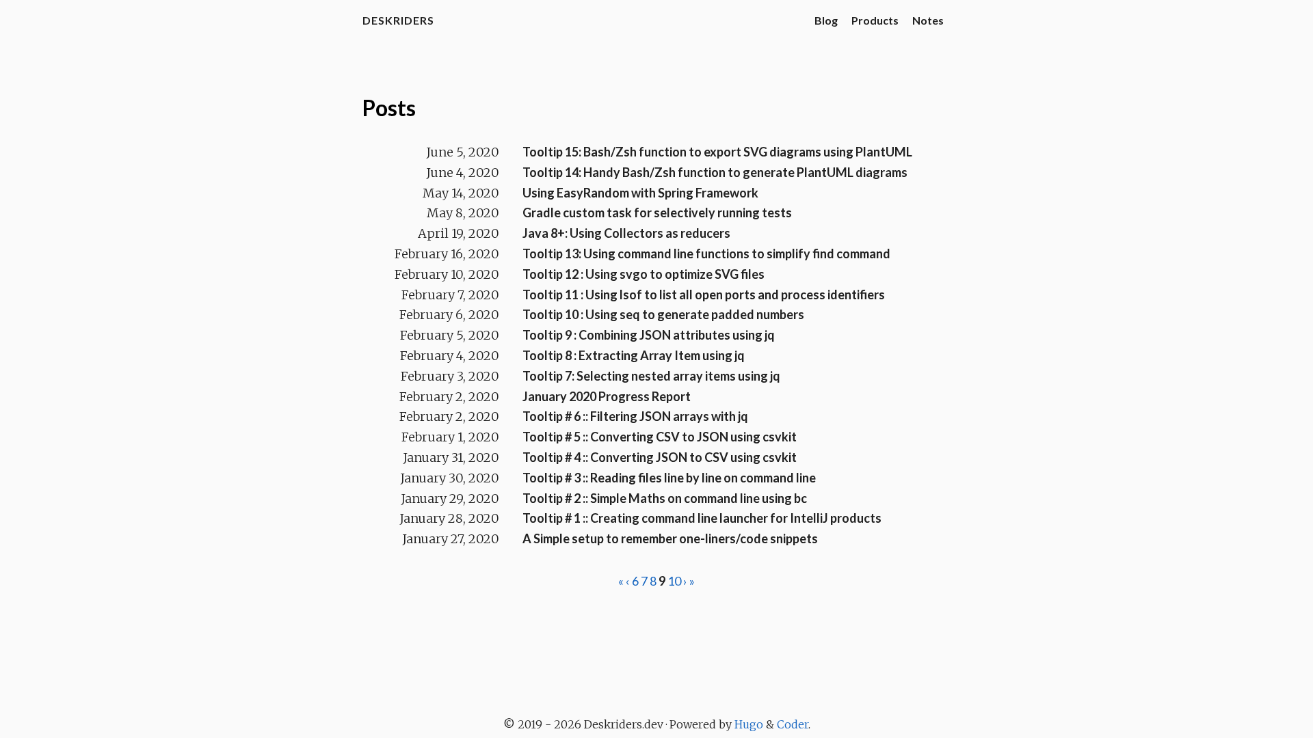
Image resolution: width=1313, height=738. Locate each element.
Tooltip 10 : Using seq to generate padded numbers (663, 314)
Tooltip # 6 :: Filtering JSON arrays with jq (635, 416)
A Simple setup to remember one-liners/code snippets (670, 538)
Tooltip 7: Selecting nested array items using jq (651, 375)
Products (875, 20)
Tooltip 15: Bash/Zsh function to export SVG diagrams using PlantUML (717, 151)
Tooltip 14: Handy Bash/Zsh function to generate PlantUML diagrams (714, 172)
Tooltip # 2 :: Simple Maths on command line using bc (664, 498)
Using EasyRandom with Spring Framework (640, 192)
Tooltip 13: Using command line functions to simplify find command (706, 253)
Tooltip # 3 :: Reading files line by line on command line (669, 477)
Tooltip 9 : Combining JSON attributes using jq (648, 334)
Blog (826, 20)
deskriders (398, 20)
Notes (928, 20)
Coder (792, 724)
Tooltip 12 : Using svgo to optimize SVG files (643, 274)
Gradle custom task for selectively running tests (657, 212)
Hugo (748, 724)
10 (674, 580)
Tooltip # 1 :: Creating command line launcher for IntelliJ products (701, 517)
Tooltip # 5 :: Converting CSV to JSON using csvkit (659, 436)
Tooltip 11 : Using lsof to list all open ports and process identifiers (703, 294)
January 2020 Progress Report (606, 396)
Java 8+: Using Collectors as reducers (626, 233)
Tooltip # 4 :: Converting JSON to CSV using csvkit (659, 457)
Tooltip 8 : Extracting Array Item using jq (633, 355)
